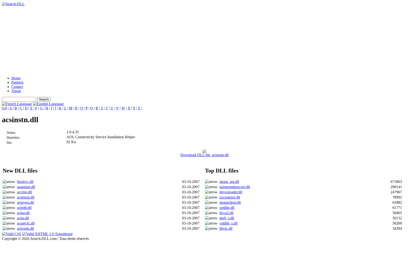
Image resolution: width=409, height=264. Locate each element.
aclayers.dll (25, 202)
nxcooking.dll (229, 197)
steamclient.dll (230, 202)
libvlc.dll (225, 228)
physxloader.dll (230, 192)
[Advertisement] (144, 39)
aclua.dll (23, 213)
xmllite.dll (226, 208)
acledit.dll (24, 208)
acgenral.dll (25, 197)
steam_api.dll (229, 182)
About (16, 91)
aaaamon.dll (26, 187)
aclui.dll (23, 218)
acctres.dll (24, 192)
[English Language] (48, 104)
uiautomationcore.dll (234, 187)
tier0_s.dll (226, 218)
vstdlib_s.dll (228, 223)
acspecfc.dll (26, 223)
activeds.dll (25, 228)
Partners (17, 82)
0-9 (4, 108)
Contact (17, 87)
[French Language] (17, 104)
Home (16, 78)
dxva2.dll (226, 213)
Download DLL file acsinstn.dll (204, 155)
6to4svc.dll (25, 182)
